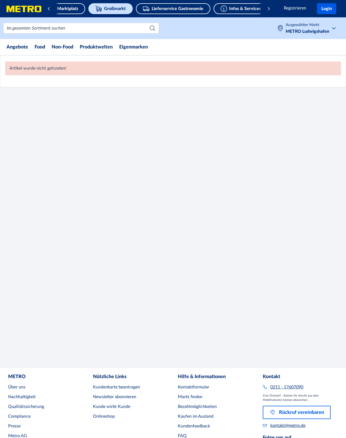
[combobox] (81, 28)
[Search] (152, 28)
